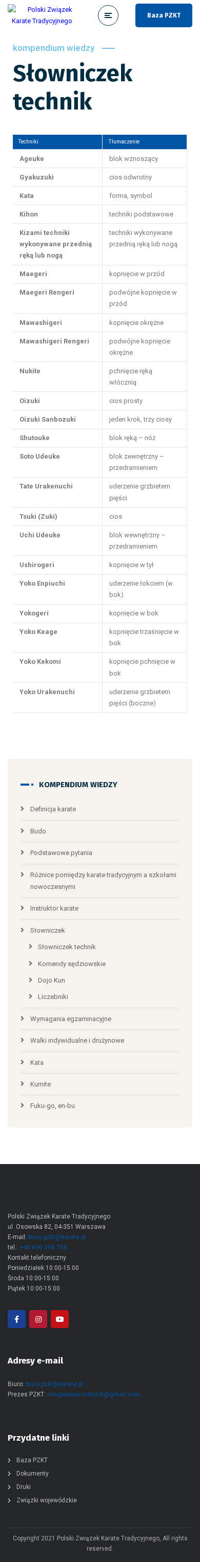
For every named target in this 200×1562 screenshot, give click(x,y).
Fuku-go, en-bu (52, 1106)
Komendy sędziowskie (72, 964)
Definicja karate (53, 809)
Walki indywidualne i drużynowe (77, 1040)
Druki (23, 1487)
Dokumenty (32, 1473)
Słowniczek (47, 930)
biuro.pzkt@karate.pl (57, 1237)
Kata (37, 1062)
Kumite (40, 1084)
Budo (38, 831)
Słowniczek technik (67, 947)
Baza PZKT (164, 15)
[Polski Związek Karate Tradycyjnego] (40, 15)
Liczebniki (53, 997)
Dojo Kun (51, 980)
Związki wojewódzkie (46, 1500)
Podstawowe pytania (61, 853)
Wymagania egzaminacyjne (70, 1019)
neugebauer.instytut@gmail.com (93, 1394)
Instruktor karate (54, 908)
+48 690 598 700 (43, 1247)
